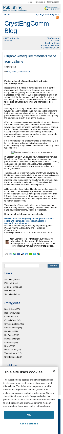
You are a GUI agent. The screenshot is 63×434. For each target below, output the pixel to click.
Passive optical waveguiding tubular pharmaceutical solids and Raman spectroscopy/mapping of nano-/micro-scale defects (29, 220)
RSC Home (9, 291)
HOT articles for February (11, 39)
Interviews (9, 342)
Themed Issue (10, 353)
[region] (29, 400)
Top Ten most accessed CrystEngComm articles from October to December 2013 (50, 43)
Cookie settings (29, 423)
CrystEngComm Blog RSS (47, 14)
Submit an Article (12, 294)
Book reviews (10, 313)
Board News (10, 309)
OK (29, 415)
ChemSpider (53, 2)
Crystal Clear (10, 320)
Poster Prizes (10, 350)
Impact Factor (10, 339)
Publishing (40, 2)
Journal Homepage (13, 287)
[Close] (53, 371)
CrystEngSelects (11, 324)
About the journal (12, 279)
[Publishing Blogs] (31, 8)
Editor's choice (11, 328)
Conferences (10, 316)
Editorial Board (11, 283)
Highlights (9, 331)
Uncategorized (11, 357)
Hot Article (9, 335)
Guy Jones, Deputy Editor (18, 72)
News (7, 346)
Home (29, 2)
